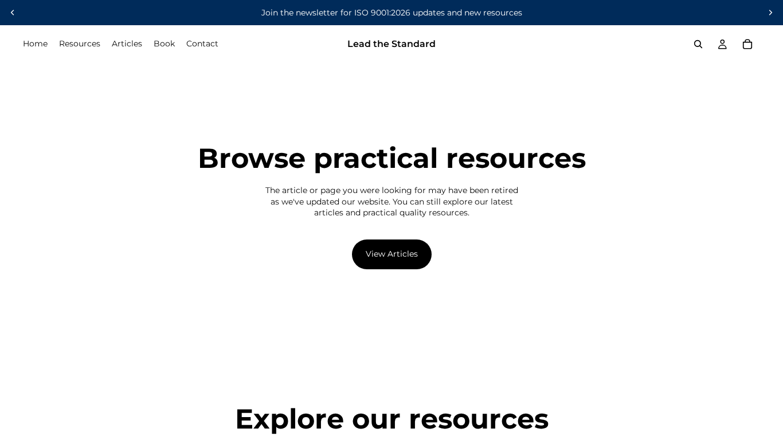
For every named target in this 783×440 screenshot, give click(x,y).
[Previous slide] (12, 12)
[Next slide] (770, 12)
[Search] (698, 44)
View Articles (392, 254)
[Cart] (747, 44)
